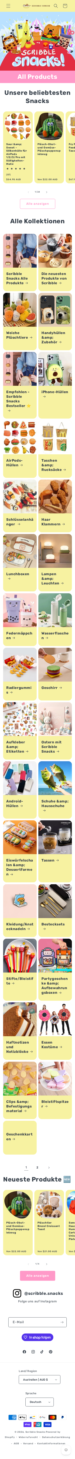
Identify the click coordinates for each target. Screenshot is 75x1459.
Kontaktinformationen (51, 1443)
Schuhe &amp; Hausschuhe (55, 803)
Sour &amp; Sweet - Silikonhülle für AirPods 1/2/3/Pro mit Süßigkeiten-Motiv (16, 154)
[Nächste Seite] (48, 1167)
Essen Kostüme (49, 1044)
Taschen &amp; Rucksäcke (51, 465)
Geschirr (49, 688)
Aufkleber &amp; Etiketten (15, 746)
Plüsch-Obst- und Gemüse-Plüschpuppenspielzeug (49, 149)
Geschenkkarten (19, 1136)
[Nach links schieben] (28, 192)
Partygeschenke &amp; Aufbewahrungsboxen (54, 986)
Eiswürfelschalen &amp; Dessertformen (19, 867)
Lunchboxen (17, 574)
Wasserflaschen (55, 635)
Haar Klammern (51, 521)
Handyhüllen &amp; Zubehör (53, 337)
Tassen (48, 860)
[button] (8, 6)
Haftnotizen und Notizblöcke (17, 1047)
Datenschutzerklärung (56, 1437)
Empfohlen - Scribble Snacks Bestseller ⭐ (18, 399)
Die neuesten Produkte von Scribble (54, 278)
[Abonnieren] (61, 1322)
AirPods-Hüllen (14, 462)
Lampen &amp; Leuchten (50, 578)
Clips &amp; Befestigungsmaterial (19, 1106)
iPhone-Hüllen (54, 392)
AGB (16, 1443)
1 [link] (26, 1167)
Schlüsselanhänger (20, 521)
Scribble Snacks (35, 1432)
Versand (28, 1443)
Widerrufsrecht (28, 1437)
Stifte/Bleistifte (20, 981)
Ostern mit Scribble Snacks (51, 746)
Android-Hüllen (14, 803)
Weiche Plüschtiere (17, 335)
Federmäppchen (19, 635)
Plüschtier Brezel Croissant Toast (49, 1226)
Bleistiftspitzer (55, 1104)
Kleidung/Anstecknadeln (20, 926)
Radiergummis (19, 690)
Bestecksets (53, 924)
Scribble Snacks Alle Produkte (17, 278)
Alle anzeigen (37, 204)
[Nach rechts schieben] (46, 192)
